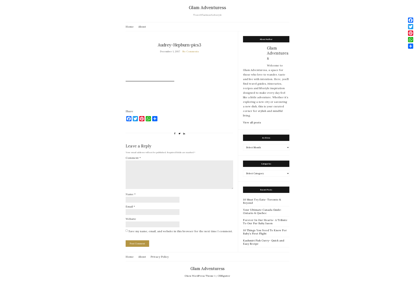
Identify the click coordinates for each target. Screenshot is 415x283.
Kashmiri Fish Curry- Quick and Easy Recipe (263, 242)
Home (130, 26)
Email (130, 206)
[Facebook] (410, 20)
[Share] (410, 46)
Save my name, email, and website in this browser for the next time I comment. (181, 231)
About (142, 26)
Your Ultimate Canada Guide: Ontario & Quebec (262, 211)
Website (131, 218)
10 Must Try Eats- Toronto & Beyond (262, 201)
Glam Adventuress (207, 7)
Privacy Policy (160, 256)
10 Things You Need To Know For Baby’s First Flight (265, 232)
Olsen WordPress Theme (199, 275)
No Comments (190, 51)
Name (131, 194)
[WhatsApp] (410, 39)
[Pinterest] (410, 33)
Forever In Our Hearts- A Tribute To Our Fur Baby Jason (265, 221)
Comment (133, 157)
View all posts (252, 122)
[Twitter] (410, 26)
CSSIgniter (224, 275)
